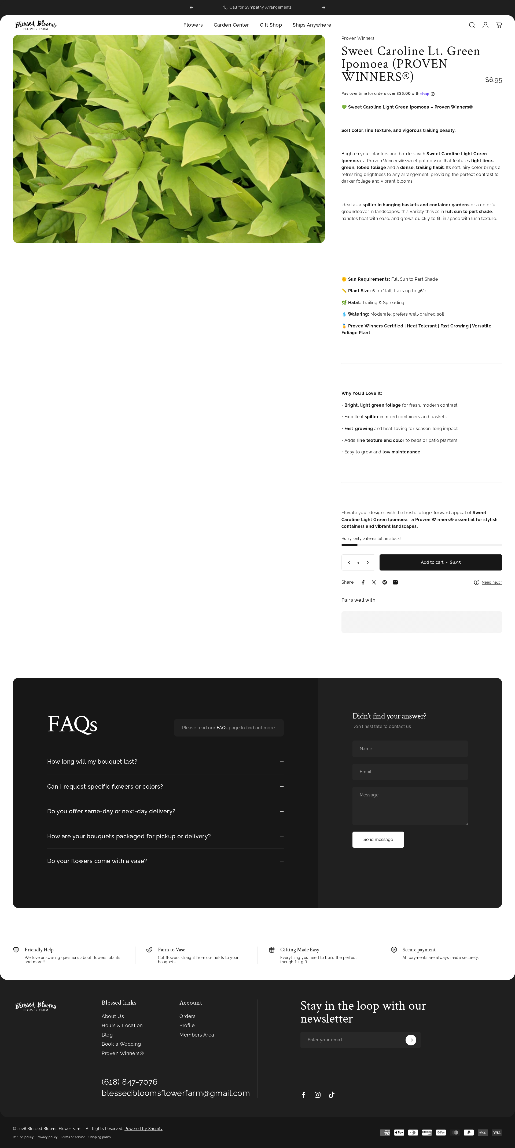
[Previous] (191, 7)
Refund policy (23, 1137)
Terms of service (73, 1137)
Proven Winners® (123, 1053)
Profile (187, 1025)
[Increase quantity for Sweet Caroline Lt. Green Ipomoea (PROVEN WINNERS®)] (369, 562)
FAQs (222, 727)
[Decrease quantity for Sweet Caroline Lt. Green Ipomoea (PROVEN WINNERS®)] (348, 562)
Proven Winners (358, 38)
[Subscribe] (411, 1040)
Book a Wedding (121, 1044)
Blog (107, 1035)
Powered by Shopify (143, 1129)
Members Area (196, 1035)
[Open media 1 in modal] (169, 139)
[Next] (323, 7)
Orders (187, 1016)
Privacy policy (47, 1137)
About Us (113, 1016)
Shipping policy (100, 1137)
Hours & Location (122, 1025)
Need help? (492, 582)
